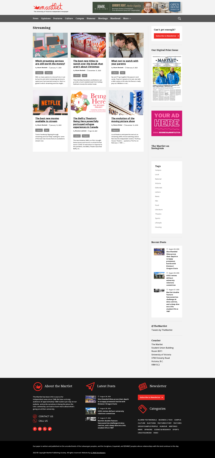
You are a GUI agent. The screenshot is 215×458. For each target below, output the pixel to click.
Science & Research (162, 429)
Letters (158, 192)
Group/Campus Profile (148, 426)
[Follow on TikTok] (50, 429)
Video (155, 433)
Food (157, 205)
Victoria (158, 183)
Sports (157, 218)
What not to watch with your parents (124, 62)
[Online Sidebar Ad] (166, 135)
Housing (158, 227)
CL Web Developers (98, 453)
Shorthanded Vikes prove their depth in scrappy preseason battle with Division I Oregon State (172, 259)
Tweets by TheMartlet (161, 330)
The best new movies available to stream (47, 120)
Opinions (46, 18)
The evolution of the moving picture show (123, 120)
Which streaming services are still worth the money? (50, 62)
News (35, 18)
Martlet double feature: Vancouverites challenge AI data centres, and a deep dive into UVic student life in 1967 (172, 302)
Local (157, 174)
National (158, 179)
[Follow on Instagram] (40, 429)
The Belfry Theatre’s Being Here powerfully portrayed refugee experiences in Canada (85, 123)
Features (57, 18)
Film (84, 76)
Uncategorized (145, 433)
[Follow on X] (45, 429)
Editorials (158, 188)
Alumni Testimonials (147, 420)
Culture (69, 18)
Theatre (85, 136)
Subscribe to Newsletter (166, 36)
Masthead (115, 18)
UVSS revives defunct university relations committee (171, 280)
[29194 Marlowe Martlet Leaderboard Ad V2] (137, 12)
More (126, 18)
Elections (151, 423)
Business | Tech (165, 420)
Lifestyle (48, 73)
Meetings (103, 18)
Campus (80, 18)
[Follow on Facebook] (35, 429)
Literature (159, 209)
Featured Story (165, 423)
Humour (91, 18)
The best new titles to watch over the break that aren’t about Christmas (88, 63)
